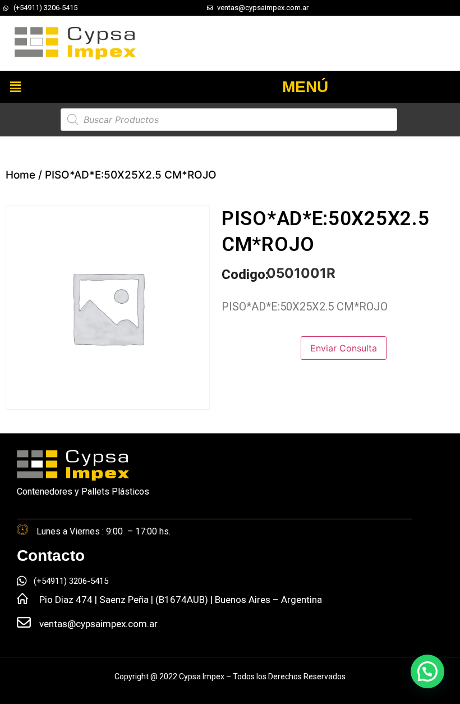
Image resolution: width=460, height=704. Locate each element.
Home (20, 174)
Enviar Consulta (343, 348)
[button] (15, 86)
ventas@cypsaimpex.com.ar (98, 623)
